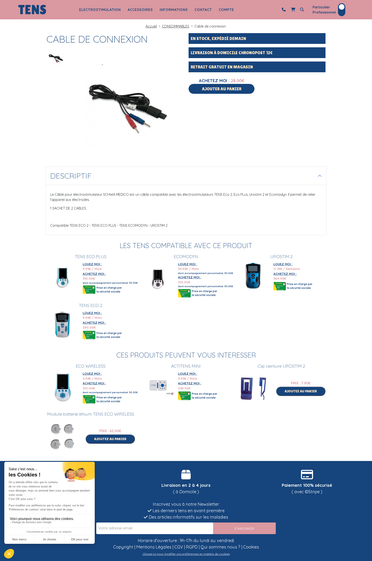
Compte (226, 10)
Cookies (251, 547)
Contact (203, 10)
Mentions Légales (153, 547)
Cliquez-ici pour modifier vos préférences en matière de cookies (186, 554)
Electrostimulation (100, 10)
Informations (174, 10)
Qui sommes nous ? (220, 547)
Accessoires (140, 10)
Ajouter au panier (221, 88)
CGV (178, 547)
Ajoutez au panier (301, 391)
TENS (32, 9)
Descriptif (70, 175)
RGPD (192, 547)
